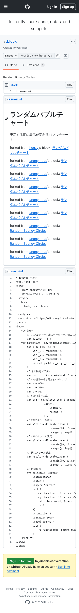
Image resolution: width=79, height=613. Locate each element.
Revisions (35, 65)
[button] (57, 56)
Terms (9, 588)
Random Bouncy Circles (28, 230)
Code (13, 65)
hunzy (33, 148)
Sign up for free (20, 561)
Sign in (52, 7)
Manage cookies (45, 592)
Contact (28, 592)
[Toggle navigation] (5, 6)
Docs (70, 588)
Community (57, 588)
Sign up (68, 7)
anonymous (38, 161)
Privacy (20, 588)
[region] (39, 91)
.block (11, 41)
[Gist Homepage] (27, 6)
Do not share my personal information (39, 596)
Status (44, 588)
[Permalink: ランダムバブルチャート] (7, 118)
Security (32, 588)
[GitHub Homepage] (27, 602)
